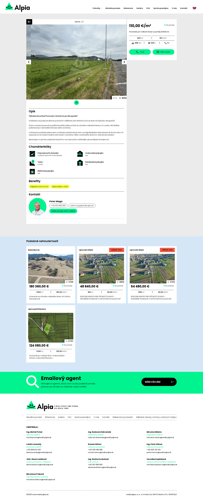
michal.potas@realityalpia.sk (38, 437)
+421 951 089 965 (95, 464)
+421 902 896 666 (58, 205)
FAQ (148, 8)
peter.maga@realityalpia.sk (82, 205)
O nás (174, 8)
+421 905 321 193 (153, 449)
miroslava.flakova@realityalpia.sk (40, 479)
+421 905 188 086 (95, 449)
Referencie (128, 8)
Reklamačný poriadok (123, 417)
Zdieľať (77, 22)
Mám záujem (152, 381)
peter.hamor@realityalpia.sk (159, 452)
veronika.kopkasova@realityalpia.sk (162, 464)
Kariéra (140, 8)
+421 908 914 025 (33, 449)
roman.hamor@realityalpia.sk (100, 452)
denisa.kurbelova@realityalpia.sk (102, 467)
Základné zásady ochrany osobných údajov (156, 417)
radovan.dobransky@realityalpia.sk (103, 437)
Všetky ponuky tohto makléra (63, 211)
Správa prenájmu (160, 8)
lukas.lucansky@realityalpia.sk (39, 452)
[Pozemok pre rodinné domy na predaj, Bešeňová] (26, 8)
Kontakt (183, 8)
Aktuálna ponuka (112, 8)
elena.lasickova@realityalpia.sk (39, 464)
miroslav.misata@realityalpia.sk (160, 437)
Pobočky (96, 8)
